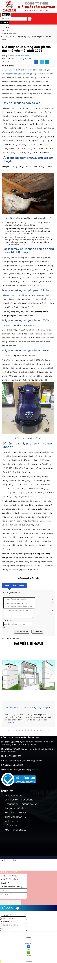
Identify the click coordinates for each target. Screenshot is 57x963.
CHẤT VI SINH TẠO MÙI (16, 817)
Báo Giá (6, 15)
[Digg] (47, 62)
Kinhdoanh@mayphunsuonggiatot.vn (25, 760)
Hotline (28, 956)
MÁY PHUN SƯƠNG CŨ (15, 830)
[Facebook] (36, 62)
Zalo (28, 950)
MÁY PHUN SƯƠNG (14, 795)
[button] (15, 66)
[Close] (0, 863)
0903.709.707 (15, 756)
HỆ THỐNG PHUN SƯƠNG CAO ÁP (21, 804)
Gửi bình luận (21, 632)
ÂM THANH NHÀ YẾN (15, 808)
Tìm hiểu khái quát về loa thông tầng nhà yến (27, 707)
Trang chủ (28, 944)
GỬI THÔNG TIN (11, 902)
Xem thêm (9, 722)
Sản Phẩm (7, 791)
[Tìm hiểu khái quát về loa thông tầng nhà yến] (28, 674)
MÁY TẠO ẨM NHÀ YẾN (15, 813)
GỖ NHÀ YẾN (11, 825)
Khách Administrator (19, 55)
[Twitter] (42, 62)
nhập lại (38, 632)
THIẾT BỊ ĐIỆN (11, 821)
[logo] (28, 11)
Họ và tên (6, 915)
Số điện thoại (7, 921)
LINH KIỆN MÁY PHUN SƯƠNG (19, 800)
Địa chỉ (5, 928)
